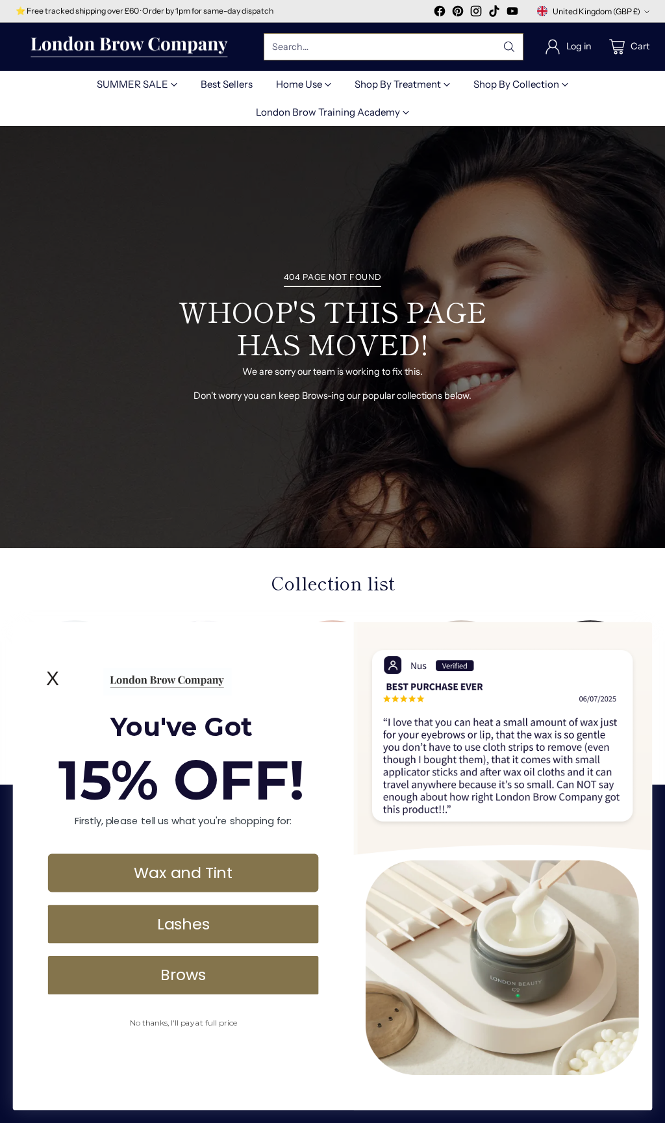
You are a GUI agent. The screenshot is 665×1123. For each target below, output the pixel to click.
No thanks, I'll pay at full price (183, 1023)
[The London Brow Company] (129, 47)
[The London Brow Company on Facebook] (439, 13)
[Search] (509, 46)
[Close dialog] (636, 638)
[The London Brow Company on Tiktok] (494, 13)
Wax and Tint (183, 872)
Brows (183, 974)
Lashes (183, 923)
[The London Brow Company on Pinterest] (457, 13)
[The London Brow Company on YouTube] (512, 13)
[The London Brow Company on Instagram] (476, 13)
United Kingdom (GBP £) (596, 11)
